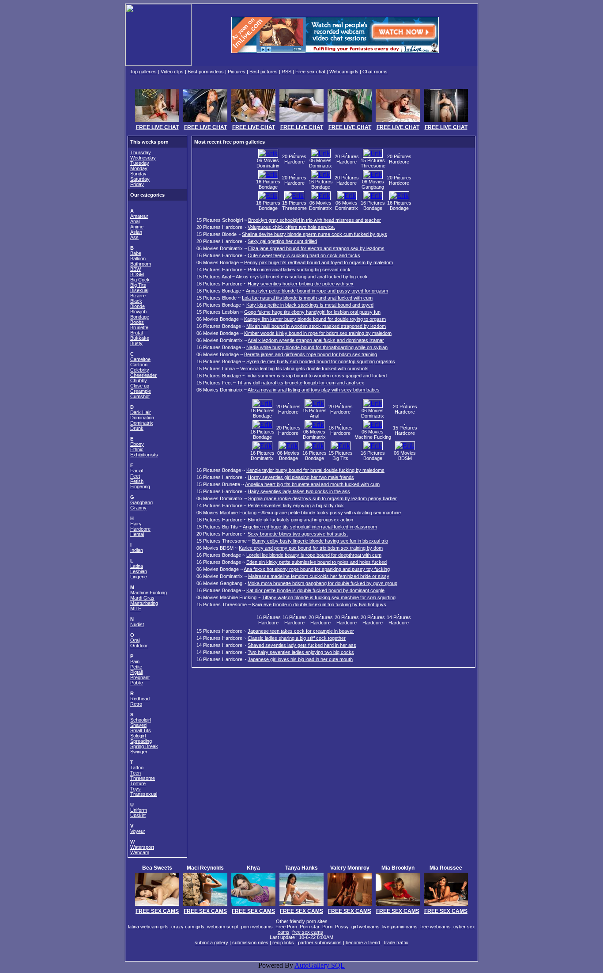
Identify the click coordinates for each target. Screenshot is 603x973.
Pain (134, 661)
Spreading (141, 741)
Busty (136, 343)
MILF (135, 608)
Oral (134, 640)
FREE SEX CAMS (157, 911)
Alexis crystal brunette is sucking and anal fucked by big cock (302, 276)
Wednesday (143, 157)
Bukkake (139, 338)
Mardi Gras (142, 598)
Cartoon (138, 364)
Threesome (142, 778)
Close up (139, 385)
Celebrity (139, 369)
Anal (134, 221)
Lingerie (138, 576)
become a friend (363, 942)
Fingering (140, 486)
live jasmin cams (400, 926)
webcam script (222, 926)
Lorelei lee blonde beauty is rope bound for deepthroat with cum (313, 555)
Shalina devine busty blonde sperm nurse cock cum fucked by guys (314, 234)
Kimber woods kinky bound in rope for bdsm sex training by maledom (318, 333)
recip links (283, 942)
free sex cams (307, 932)
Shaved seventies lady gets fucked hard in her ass (302, 645)
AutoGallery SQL (319, 965)
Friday (137, 184)
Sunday (138, 173)
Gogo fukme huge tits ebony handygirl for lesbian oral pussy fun (312, 312)
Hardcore (140, 529)
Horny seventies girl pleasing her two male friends (301, 477)
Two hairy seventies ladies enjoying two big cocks (301, 652)
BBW (135, 269)
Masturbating (144, 603)
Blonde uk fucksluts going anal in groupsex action (300, 519)
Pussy (342, 926)
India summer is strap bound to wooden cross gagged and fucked (316, 375)
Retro (136, 704)
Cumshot (140, 396)
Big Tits (138, 285)
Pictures (236, 71)
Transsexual (143, 794)
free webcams (435, 926)
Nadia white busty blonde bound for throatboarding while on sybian (317, 347)
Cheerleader (143, 375)
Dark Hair (140, 412)
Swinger (138, 751)
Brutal (136, 332)
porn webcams (257, 926)
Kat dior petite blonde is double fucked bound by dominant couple (315, 590)
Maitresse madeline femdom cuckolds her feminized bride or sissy (318, 576)
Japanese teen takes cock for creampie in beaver (301, 631)
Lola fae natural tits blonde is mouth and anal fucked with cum (307, 297)
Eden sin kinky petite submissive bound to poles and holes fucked (316, 562)
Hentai (137, 534)
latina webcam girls (148, 926)
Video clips (172, 71)
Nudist (137, 624)
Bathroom (140, 263)
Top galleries (143, 71)
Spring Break (144, 746)
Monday (138, 168)
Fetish (136, 481)
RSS (286, 71)
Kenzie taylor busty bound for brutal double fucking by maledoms (315, 470)
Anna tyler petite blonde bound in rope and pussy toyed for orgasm (317, 290)
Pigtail (136, 672)
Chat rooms (375, 71)
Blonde (137, 306)
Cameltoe (140, 359)
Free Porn (286, 926)
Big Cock (140, 279)
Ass (134, 237)
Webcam (139, 852)
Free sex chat (310, 71)
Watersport (142, 847)
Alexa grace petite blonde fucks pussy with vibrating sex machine (331, 512)
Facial (136, 470)
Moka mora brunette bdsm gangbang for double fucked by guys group (322, 583)
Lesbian (138, 571)
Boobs (137, 322)
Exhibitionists (144, 454)
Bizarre (138, 295)
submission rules (250, 942)
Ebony (137, 444)
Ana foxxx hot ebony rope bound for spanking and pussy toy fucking (317, 569)
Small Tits (140, 730)
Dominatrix (141, 423)
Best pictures (263, 71)
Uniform (138, 810)
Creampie (140, 391)
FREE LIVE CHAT (157, 127)
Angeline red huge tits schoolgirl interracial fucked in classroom (310, 526)
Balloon (138, 258)
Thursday (140, 152)
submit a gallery (211, 942)
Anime (136, 226)
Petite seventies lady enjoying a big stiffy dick (296, 505)
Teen (135, 772)
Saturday (140, 179)
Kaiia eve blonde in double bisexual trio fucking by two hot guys (319, 604)
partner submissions (320, 942)
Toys (135, 788)
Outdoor (139, 645)
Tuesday (139, 163)
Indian (136, 550)
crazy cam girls (187, 926)
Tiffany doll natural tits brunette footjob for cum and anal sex (300, 382)
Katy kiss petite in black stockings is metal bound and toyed (309, 305)
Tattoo (136, 767)
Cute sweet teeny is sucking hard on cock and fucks (304, 255)
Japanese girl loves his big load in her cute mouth (300, 659)
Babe (135, 253)
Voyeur (137, 831)
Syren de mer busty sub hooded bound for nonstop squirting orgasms (320, 361)
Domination (142, 417)
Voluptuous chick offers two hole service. (291, 227)
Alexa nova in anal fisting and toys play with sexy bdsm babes (314, 389)
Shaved (138, 725)
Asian (136, 232)
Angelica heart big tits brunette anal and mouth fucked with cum (312, 484)
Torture (138, 783)
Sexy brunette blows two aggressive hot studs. (298, 533)
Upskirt (138, 815)
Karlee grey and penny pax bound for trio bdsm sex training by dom (311, 548)
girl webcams (365, 926)
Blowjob (138, 311)
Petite (136, 666)
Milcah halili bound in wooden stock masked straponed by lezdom (316, 326)
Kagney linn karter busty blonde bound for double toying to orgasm (315, 319)
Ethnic (136, 449)
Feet (135, 476)
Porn (327, 926)
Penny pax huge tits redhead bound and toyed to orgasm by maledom (318, 262)
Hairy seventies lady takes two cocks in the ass (299, 491)
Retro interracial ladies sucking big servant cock (299, 269)
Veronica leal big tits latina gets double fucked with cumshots (304, 368)
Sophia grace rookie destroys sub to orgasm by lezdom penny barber (322, 498)
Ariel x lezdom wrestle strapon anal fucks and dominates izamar (316, 340)
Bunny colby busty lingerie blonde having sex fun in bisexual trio (320, 541)
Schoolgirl (140, 719)
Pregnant (140, 677)
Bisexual (139, 290)
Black (136, 301)
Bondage (139, 316)
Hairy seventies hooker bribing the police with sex (301, 283)
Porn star (310, 926)
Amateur (139, 216)
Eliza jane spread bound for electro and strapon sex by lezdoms (316, 248)
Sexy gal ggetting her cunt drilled (282, 241)
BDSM (137, 274)
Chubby (138, 380)
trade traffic (396, 942)
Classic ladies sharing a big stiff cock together (297, 638)
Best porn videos (206, 71)
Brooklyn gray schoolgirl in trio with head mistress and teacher (314, 220)
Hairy (136, 523)
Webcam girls (343, 71)
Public (136, 682)
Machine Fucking (148, 592)
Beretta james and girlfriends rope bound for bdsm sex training (310, 354)
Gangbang (141, 502)
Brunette (139, 327)
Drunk (136, 428)
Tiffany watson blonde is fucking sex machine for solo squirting (329, 597)
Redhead (140, 698)
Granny (138, 507)
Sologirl (138, 735)
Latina (136, 566)
